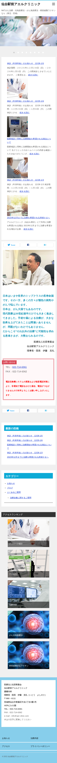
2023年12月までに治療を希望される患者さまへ (28, 218)
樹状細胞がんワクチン (18, 666)
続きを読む (33, 75)
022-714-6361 (19, 367)
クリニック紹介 (16, 544)
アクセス (13, 574)
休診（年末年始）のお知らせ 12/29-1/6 (25, 101)
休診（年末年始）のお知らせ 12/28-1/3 (25, 180)
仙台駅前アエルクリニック (21, 4)
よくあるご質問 (14, 492)
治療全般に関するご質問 (20, 498)
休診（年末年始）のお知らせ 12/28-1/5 (25, 63)
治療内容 (13, 605)
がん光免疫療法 (16, 635)
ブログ (10, 488)
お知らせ (11, 483)
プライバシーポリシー (40, 746)
